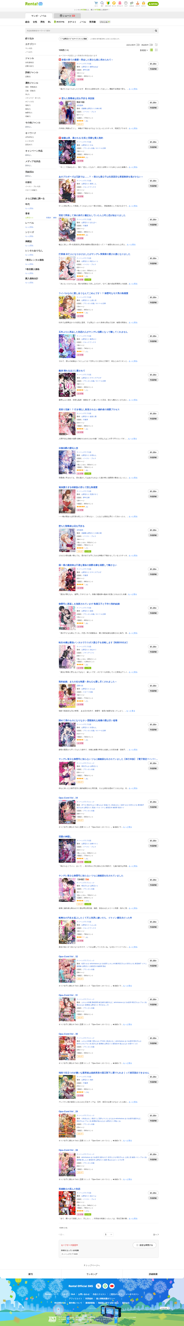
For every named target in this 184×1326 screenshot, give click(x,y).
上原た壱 (93, 300)
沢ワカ (83, 805)
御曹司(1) (28, 112)
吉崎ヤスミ (94, 843)
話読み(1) (28, 144)
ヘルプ (65, 1294)
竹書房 (85, 225)
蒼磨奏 (79, 966)
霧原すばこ (109, 1002)
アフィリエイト (75, 1298)
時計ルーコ (94, 261)
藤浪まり (93, 339)
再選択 (48, 217)
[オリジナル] (59, 22)
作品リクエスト (99, 1294)
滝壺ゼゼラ (103, 1157)
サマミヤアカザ (95, 378)
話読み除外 (130, 45)
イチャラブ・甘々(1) (32, 98)
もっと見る (29, 208)
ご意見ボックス (115, 1294)
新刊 (30, 1274)
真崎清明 (95, 1002)
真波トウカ (96, 807)
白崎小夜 (98, 108)
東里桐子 (141, 805)
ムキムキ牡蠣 (113, 963)
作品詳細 (153, 69)
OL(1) (27, 94)
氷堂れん (93, 455)
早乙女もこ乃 (104, 1005)
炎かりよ (93, 1196)
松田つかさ (125, 805)
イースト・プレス (89, 111)
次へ (155, 1234)
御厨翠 (115, 807)
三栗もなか (99, 805)
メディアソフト (88, 652)
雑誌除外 (144, 45)
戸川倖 (102, 1041)
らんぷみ (93, 925)
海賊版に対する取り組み (108, 1302)
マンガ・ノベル (38, 15)
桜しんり (85, 1160)
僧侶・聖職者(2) (31, 87)
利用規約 (89, 1298)
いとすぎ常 (120, 1160)
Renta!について (52, 1294)
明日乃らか (85, 766)
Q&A (73, 1294)
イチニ (102, 807)
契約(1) (28, 109)
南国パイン (136, 1157)
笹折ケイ (121, 807)
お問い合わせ (84, 1294)
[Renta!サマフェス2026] (40, 4)
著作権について (75, 1302)
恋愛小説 (80, 685)
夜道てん (95, 1118)
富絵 (104, 966)
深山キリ (93, 649)
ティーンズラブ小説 (84, 63)
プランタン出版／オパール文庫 (94, 148)
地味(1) (28, 105)
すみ (91, 145)
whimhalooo (94, 963)
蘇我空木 (109, 807)
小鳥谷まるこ (115, 805)
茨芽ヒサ (101, 1118)
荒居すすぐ (94, 494)
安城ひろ (107, 805)
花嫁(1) (28, 116)
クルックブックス (89, 187)
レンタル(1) (29, 141)
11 (87, 901)
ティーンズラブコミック (85, 763)
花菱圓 (83, 108)
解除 (55, 217)
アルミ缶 (143, 1002)
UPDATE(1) (29, 137)
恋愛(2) (28, 76)
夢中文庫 (86, 70)
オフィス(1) (29, 101)
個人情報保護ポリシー (105, 1298)
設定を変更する (146, 1245)
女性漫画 (80, 105)
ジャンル (104, 21)
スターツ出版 (88, 692)
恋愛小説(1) (29, 66)
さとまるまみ (110, 1118)
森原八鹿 (93, 416)
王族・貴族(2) (30, 90)
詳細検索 (153, 1274)
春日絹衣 (101, 1002)
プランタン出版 (88, 769)
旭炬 (91, 1079)
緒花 (91, 611)
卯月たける (133, 805)
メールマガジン (132, 1294)
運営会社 (126, 1302)
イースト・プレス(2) (32, 186)
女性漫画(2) (29, 62)
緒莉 (105, 1160)
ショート (69, 15)
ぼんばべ (93, 222)
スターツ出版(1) (31, 190)
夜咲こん (93, 183)
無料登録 (154, 4)
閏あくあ (117, 1121)
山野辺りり (85, 66)
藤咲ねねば (94, 66)
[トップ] (31, 3)
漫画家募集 (90, 1302)
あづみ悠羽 (103, 963)
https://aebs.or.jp (63, 1321)
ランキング (91, 1274)
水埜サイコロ (133, 1043)
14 (87, 1092)
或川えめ (80, 807)
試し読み (153, 63)
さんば (92, 689)
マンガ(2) (28, 48)
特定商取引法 (60, 1302)
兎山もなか (81, 1005)
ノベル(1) (28, 52)
